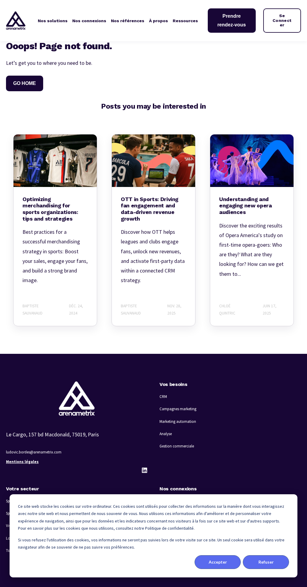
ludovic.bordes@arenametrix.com (33, 452)
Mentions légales (22, 461)
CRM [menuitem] (163, 396)
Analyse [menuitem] (165, 433)
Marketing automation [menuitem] (177, 421)
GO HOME (24, 83)
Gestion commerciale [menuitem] (176, 446)
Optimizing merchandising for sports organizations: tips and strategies (50, 209)
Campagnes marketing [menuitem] (177, 408)
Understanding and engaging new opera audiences (245, 205)
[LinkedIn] (145, 470)
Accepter (218, 561)
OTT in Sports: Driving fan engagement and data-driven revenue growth (149, 209)
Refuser (266, 561)
